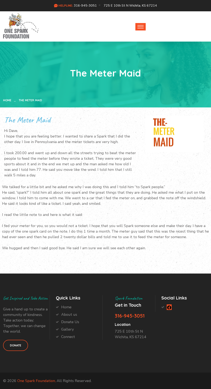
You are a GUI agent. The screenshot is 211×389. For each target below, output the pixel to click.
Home (8, 100)
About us (69, 314)
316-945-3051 (85, 5)
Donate (15, 345)
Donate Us (70, 321)
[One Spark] (16, 25)
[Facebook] (169, 307)
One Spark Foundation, (36, 380)
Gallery (67, 329)
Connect (68, 336)
